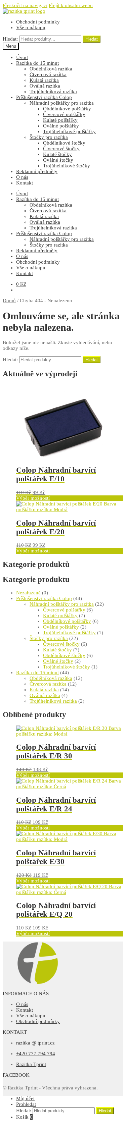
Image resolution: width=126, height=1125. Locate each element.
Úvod (22, 57)
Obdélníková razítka (51, 68)
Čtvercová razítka (48, 74)
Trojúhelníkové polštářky (69, 131)
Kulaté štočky (57, 154)
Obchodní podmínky (38, 21)
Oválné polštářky (61, 125)
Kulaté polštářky (60, 120)
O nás (22, 177)
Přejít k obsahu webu (71, 5)
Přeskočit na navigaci (25, 5)
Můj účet (25, 1098)
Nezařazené (28, 592)
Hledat (91, 39)
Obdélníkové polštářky (67, 108)
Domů (9, 300)
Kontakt (24, 182)
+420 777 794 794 (35, 1053)
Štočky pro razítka (49, 137)
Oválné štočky (58, 160)
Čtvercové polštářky (64, 114)
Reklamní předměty (36, 171)
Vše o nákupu (30, 27)
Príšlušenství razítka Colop (44, 97)
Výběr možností (33, 498)
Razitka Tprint (31, 1064)
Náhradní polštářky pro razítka (62, 103)
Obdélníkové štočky (64, 143)
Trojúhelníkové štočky (66, 165)
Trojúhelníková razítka (53, 91)
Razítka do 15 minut (37, 63)
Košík (24, 1117)
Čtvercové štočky (61, 148)
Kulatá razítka (44, 80)
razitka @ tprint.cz (35, 1043)
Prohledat (26, 1104)
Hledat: (10, 39)
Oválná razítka (45, 86)
